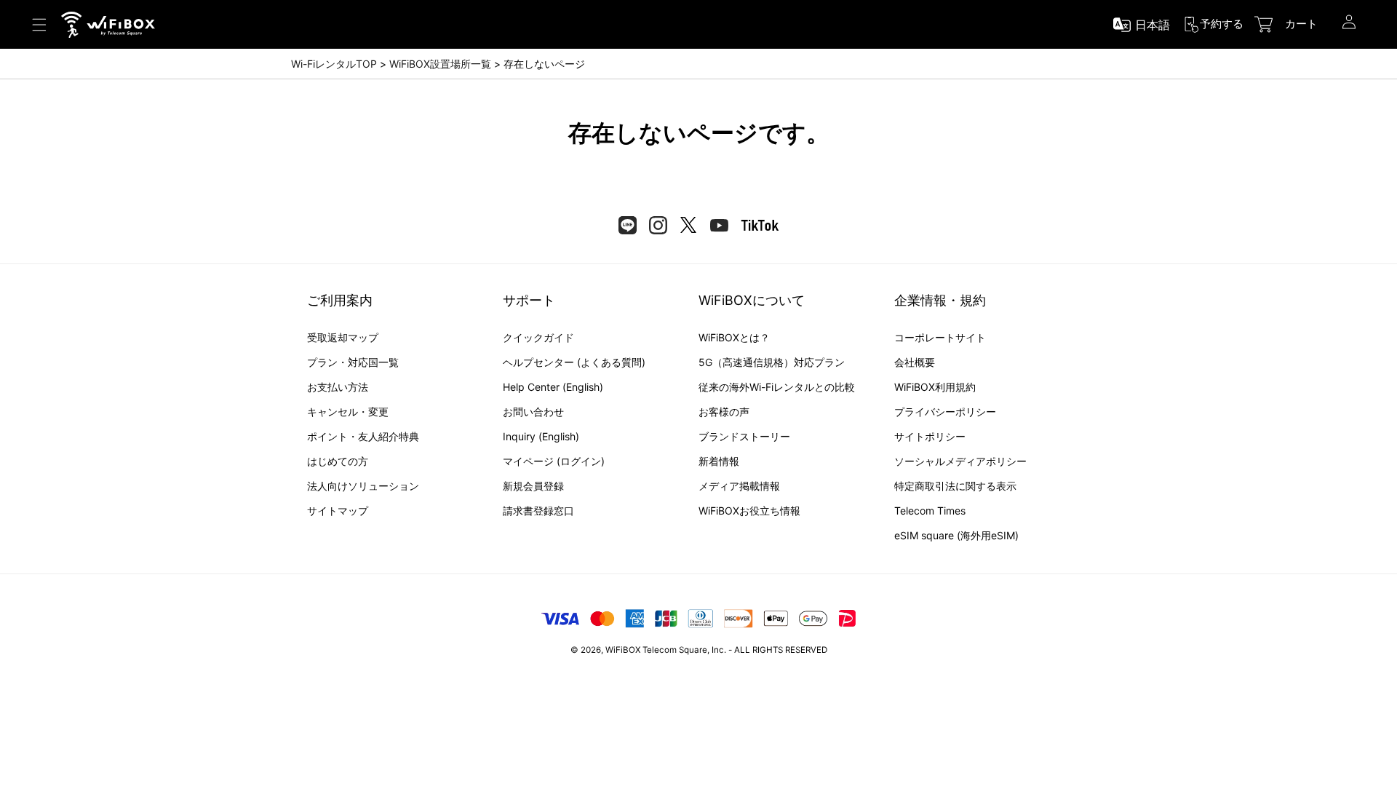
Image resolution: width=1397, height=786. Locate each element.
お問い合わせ (533, 411)
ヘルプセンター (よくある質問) (574, 362)
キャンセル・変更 (348, 411)
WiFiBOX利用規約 (935, 387)
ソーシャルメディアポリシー (960, 461)
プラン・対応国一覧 (353, 362)
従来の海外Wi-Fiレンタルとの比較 (776, 387)
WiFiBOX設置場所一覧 (440, 63)
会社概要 (914, 362)
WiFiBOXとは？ (734, 337)
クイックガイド (538, 337)
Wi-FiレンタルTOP (334, 63)
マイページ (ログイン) (554, 461)
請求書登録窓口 (538, 510)
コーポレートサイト (940, 337)
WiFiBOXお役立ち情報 (749, 510)
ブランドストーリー (744, 436)
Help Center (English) (553, 387)
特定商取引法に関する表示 (955, 486)
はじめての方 (337, 461)
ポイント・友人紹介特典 (363, 436)
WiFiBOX (622, 650)
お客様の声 (723, 411)
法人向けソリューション (363, 486)
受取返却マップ (342, 337)
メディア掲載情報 (739, 486)
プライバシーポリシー (945, 411)
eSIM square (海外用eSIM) (956, 535)
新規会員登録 (533, 486)
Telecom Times (930, 510)
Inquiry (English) (541, 436)
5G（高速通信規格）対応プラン (771, 362)
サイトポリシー (930, 436)
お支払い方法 (337, 387)
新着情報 (718, 461)
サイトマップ (337, 510)
